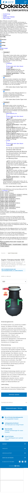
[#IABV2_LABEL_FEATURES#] (8, 201)
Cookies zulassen (5, 246)
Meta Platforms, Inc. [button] (11, 114)
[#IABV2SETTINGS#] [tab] (8, 17)
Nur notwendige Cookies (6, 244)
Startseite (3, 253)
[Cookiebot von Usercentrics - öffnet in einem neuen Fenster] (14, 11)
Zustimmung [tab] (6, 14)
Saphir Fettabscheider (12, 253)
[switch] (0, 40)
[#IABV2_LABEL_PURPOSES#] (8, 197)
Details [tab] (5, 15)
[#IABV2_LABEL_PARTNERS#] (8, 205)
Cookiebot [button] (9, 64)
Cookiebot (5, 190)
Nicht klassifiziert (8, 179)
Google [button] (8, 141)
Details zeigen (4, 48)
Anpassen (25, 244)
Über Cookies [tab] (7, 18)
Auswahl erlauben (17, 244)
